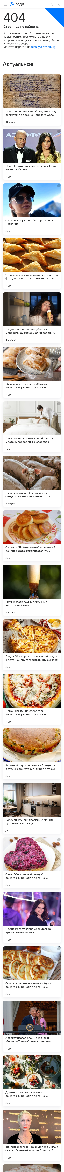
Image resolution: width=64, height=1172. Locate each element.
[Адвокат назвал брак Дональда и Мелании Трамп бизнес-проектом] (32, 1026)
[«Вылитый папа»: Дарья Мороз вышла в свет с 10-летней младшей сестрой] (32, 1135)
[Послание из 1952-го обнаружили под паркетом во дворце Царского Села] (32, 100)
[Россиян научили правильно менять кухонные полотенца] (32, 808)
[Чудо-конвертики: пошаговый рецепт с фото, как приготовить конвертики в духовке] (32, 263)
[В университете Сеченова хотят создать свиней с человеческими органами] (32, 481)
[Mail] (12, 4)
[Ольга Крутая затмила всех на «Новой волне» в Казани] (32, 154)
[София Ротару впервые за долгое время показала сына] (32, 917)
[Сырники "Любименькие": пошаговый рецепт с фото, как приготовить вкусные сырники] (32, 535)
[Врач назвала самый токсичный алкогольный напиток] (32, 590)
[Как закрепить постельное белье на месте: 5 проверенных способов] (32, 426)
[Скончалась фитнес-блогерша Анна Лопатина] (32, 209)
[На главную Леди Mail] (19, 4)
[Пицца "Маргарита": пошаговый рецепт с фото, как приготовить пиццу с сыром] (32, 644)
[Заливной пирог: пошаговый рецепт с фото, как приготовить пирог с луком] (32, 753)
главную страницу (43, 47)
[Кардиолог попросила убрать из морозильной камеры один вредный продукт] (32, 317)
